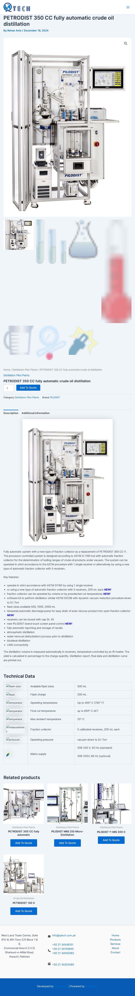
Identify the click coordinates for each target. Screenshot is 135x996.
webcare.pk (61, 986)
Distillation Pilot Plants (24, 369)
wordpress (91, 986)
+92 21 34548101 (62, 944)
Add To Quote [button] (23, 843)
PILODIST (55, 397)
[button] (126, 43)
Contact (115, 952)
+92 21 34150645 (63, 948)
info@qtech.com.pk (64, 935)
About (115, 948)
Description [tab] (11, 413)
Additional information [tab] (36, 413)
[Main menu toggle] (127, 7)
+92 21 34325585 (63, 964)
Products (115, 939)
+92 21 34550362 (63, 953)
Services (115, 944)
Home (7, 369)
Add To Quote (28, 387)
